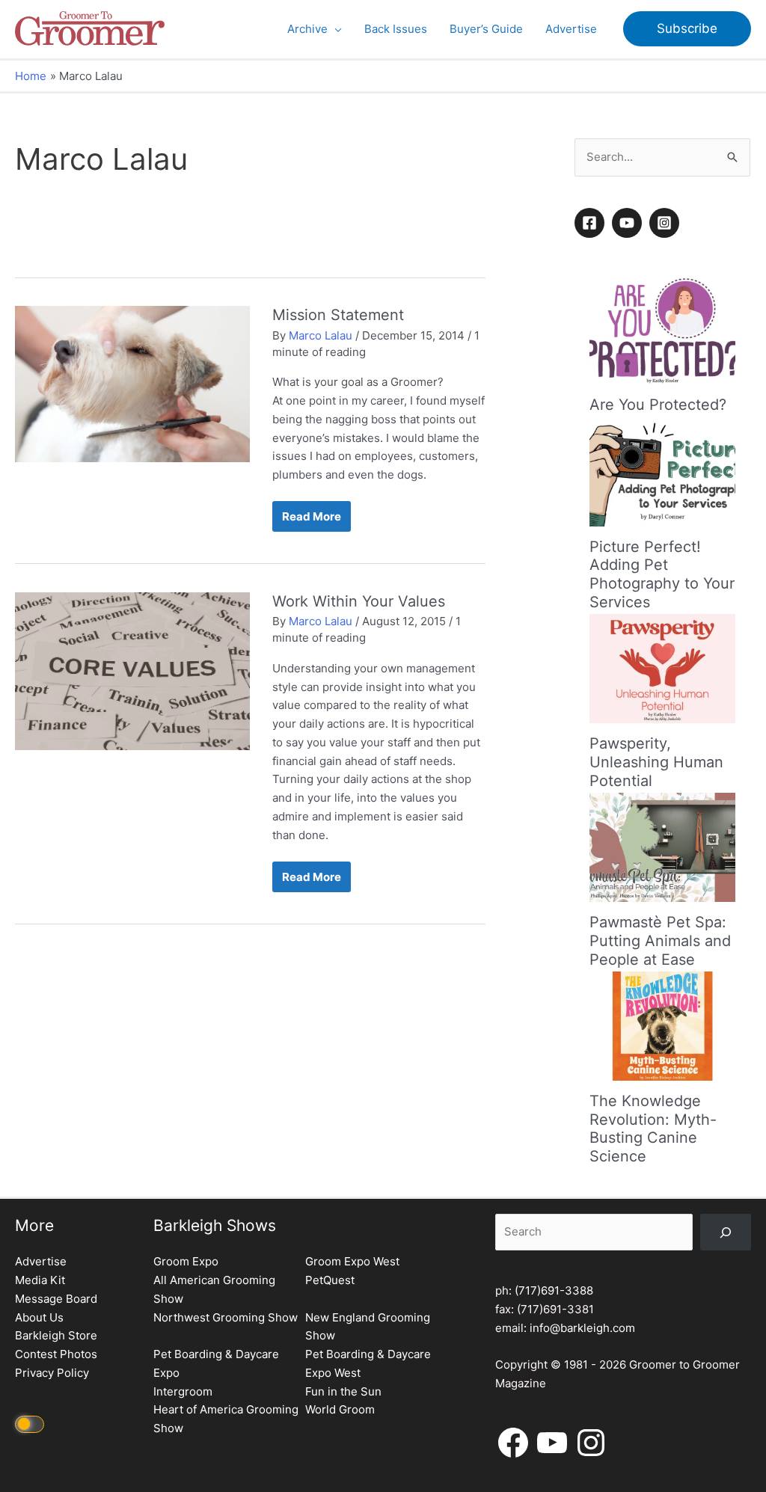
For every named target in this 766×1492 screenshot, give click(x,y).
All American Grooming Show (214, 1289)
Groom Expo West (352, 1261)
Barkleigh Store (56, 1335)
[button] (335, 29)
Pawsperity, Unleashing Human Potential (656, 761)
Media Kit (40, 1280)
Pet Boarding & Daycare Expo (216, 1363)
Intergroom (182, 1391)
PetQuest (330, 1280)
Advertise (41, 1261)
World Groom (340, 1409)
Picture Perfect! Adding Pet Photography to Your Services (662, 574)
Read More (311, 520)
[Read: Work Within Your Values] (132, 670)
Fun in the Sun (343, 1391)
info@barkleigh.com (582, 1328)
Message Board (56, 1299)
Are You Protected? (657, 405)
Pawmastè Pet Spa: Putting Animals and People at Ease (660, 940)
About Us (39, 1317)
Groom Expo (185, 1261)
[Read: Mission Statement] (132, 383)
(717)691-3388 (554, 1290)
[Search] (725, 1232)
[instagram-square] (666, 223)
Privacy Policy (52, 1373)
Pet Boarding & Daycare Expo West (368, 1363)
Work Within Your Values (358, 601)
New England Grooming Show (367, 1326)
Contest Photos (56, 1354)
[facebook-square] (591, 223)
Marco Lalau (320, 335)
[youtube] (629, 223)
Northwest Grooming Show (225, 1317)
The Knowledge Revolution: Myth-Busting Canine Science (653, 1128)
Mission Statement (338, 315)
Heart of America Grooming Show (225, 1418)
